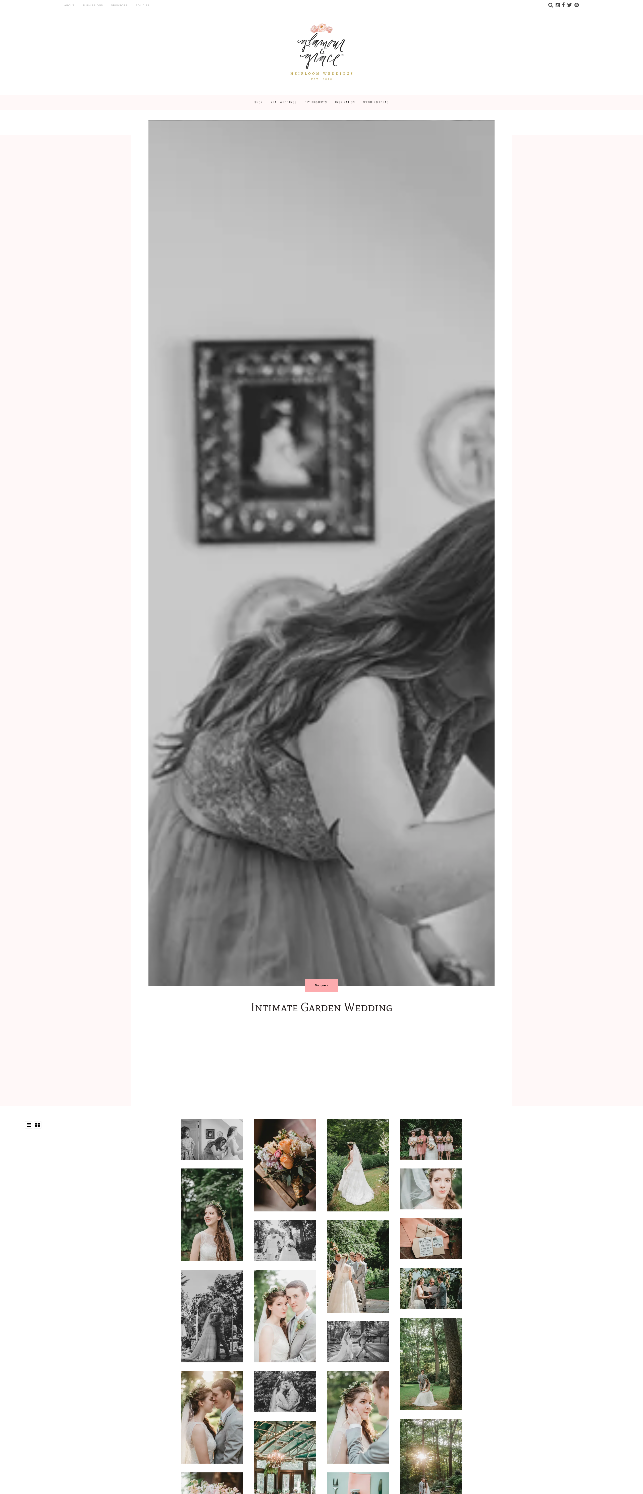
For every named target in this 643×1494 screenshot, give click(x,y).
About (69, 5)
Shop (258, 102)
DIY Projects (316, 102)
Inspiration (345, 102)
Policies (143, 5)
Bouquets (321, 985)
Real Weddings (284, 102)
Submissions (92, 5)
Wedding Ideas (376, 102)
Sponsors (119, 5)
